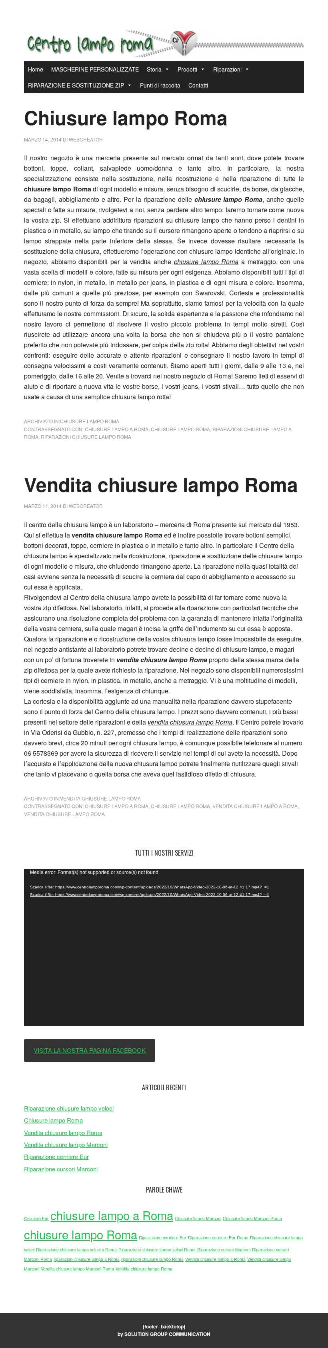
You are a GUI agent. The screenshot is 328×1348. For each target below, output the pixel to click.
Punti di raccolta (160, 85)
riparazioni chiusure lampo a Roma (87, 1259)
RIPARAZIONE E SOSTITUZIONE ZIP (76, 85)
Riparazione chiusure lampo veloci (69, 1108)
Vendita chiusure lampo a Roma (255, 805)
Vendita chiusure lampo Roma (161, 484)
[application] (164, 947)
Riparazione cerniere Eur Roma (218, 1237)
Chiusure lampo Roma (126, 117)
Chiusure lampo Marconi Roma (252, 1218)
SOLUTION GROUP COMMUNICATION (167, 1334)
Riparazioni (227, 69)
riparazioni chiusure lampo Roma (86, 436)
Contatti (198, 85)
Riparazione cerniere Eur (56, 1156)
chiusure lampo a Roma (116, 429)
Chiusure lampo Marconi (198, 1218)
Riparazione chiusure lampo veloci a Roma (76, 1249)
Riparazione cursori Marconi (61, 1169)
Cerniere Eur (36, 1218)
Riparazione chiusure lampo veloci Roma (157, 1249)
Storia (154, 69)
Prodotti (187, 69)
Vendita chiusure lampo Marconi (66, 1144)
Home (35, 69)
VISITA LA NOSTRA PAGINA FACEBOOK (90, 1050)
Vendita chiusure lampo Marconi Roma (77, 1269)
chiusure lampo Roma (180, 429)
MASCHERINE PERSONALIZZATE (95, 69)
